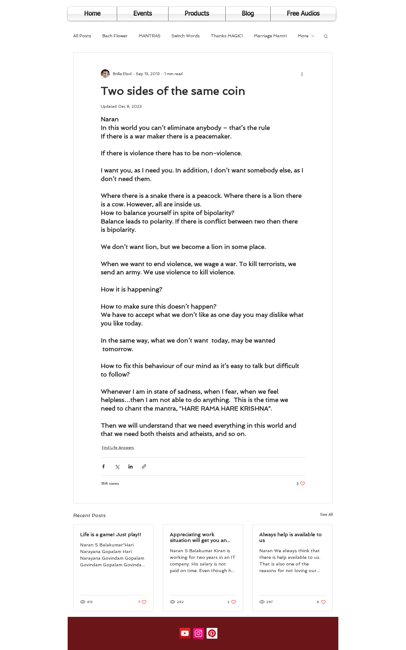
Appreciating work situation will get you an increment (198, 537)
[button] (325, 36)
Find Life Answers (118, 447)
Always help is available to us (290, 537)
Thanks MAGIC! (227, 35)
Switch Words (186, 35)
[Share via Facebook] (103, 466)
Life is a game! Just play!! (110, 534)
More (303, 35)
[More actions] (302, 73)
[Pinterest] (212, 633)
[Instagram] (198, 633)
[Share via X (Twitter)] (117, 466)
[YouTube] (185, 633)
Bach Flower (115, 35)
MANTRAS (149, 35)
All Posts (82, 35)
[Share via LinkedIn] (130, 466)
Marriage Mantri (270, 35)
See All (326, 514)
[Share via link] (144, 466)
